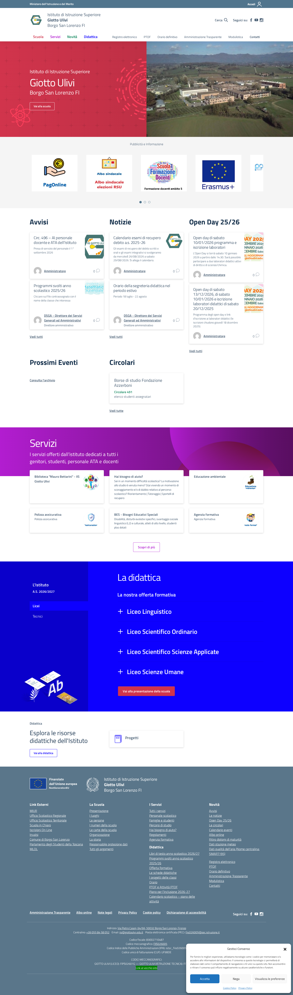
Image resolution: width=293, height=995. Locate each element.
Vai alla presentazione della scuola (146, 691)
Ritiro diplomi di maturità (225, 839)
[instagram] (261, 20)
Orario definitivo (167, 37)
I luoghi (94, 815)
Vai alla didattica (43, 753)
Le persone (96, 820)
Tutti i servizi (157, 810)
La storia (95, 839)
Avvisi (213, 810)
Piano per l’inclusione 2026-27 (169, 891)
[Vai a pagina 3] (149, 202)
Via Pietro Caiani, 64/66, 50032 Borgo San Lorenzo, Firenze (152, 928)
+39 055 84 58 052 (97, 932)
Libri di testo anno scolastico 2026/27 (174, 853)
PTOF (147, 37)
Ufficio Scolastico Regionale (48, 815)
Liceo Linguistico (149, 611)
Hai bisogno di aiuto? (162, 829)
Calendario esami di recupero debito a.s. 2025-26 (137, 240)
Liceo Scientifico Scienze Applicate (173, 651)
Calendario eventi (220, 829)
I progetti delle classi (162, 877)
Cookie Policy (229, 988)
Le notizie (215, 815)
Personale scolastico (162, 815)
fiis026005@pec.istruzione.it (203, 932)
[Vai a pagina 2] (145, 202)
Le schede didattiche (163, 872)
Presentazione (98, 810)
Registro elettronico (124, 37)
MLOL (34, 849)
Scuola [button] (38, 36)
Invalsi (34, 834)
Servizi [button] (55, 36)
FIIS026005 (160, 944)
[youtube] (256, 20)
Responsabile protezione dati (108, 844)
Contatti (255, 37)
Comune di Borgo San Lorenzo (50, 839)
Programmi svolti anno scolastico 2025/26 (52, 288)
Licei (36, 606)
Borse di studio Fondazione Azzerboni (138, 383)
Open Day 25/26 (220, 820)
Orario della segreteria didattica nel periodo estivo (141, 288)
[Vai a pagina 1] (140, 202)
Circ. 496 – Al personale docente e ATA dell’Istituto (55, 240)
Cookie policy (152, 912)
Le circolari (216, 825)
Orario (153, 882)
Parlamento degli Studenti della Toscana (56, 844)
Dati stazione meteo (222, 844)
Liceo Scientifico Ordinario (162, 631)
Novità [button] (72, 36)
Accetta (205, 978)
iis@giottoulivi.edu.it (131, 932)
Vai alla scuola (42, 106)
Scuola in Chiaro (40, 825)
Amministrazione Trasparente (203, 37)
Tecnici (38, 616)
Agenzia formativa (161, 839)
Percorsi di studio (160, 825)
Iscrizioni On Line (41, 829)
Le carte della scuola (103, 829)
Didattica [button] (90, 36)
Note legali (105, 912)
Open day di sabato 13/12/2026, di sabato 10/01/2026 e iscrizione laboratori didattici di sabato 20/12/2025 (216, 299)
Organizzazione (99, 834)
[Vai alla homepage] (36, 20)
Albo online (216, 834)
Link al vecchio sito (146, 968)
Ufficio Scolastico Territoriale (48, 820)
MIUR (33, 810)
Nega (236, 978)
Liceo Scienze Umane (155, 671)
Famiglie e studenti (161, 820)
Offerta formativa (160, 867)
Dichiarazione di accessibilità (186, 912)
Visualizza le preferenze (270, 978)
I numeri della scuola (103, 825)
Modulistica (235, 37)
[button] (285, 949)
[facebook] (251, 20)
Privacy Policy (245, 988)
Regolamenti (157, 834)
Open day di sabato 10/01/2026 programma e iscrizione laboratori (215, 242)
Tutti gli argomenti (101, 849)
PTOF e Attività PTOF (163, 887)
